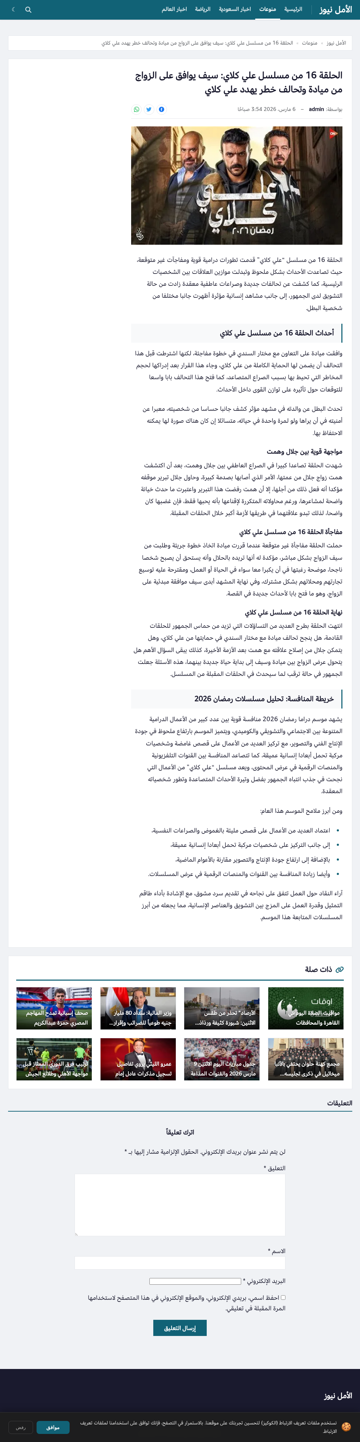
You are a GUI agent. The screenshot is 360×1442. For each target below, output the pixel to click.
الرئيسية (293, 9)
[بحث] (28, 10)
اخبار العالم (174, 9)
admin (316, 109)
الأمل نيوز (336, 9)
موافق (53, 1427)
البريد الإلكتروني (264, 1281)
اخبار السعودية (235, 9)
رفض (21, 1427)
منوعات (267, 9)
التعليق (274, 1168)
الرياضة (203, 9)
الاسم (276, 1251)
